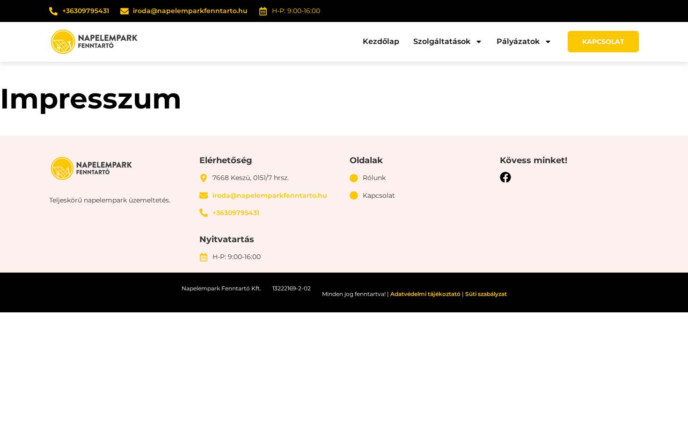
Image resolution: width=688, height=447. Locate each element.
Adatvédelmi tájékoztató (425, 293)
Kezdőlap (381, 41)
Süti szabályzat (486, 293)
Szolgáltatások (441, 41)
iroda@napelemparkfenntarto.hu (190, 11)
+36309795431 (85, 11)
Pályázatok (518, 41)
